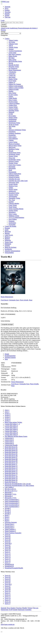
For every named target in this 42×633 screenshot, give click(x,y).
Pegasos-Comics (14, 161)
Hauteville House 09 (11, 461)
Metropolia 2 (9, 496)
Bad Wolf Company (15, 54)
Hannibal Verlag (14, 110)
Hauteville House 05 (11, 454)
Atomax (11, 49)
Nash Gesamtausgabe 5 (12, 506)
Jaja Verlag (12, 126)
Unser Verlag (13, 205)
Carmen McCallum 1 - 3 (12, 424)
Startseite (7, 7)
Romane (7, 228)
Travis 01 (7, 534)
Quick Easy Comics (15, 165)
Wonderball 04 (9, 564)
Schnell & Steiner (14, 177)
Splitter (11, 188)
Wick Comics (13, 214)
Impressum (21, 609)
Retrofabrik (12, 168)
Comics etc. (12, 75)
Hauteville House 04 (11, 452)
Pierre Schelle (24, 300)
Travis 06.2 (8, 543)
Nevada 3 (8, 510)
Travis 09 (7, 548)
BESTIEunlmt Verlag (15, 61)
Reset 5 (7, 519)
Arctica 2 (7, 415)
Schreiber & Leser (14, 179)
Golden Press (13, 105)
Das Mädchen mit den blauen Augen (16, 436)
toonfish (11, 202)
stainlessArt (12, 191)
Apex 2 (7, 412)
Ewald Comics (13, 95)
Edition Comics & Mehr (16, 88)
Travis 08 (7, 547)
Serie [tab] (6, 359)
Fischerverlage (13, 102)
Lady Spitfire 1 (9, 487)
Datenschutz (4, 609)
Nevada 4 (8, 512)
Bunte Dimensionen (15, 70)
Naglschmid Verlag (14, 152)
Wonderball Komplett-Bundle (14, 568)
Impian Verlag (13, 117)
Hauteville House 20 (11, 480)
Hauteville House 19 (11, 478)
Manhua (7, 238)
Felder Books (13, 98)
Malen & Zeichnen (10, 247)
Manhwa (7, 237)
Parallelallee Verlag (14, 159)
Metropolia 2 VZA (10, 498)
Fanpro (11, 96)
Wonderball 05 (9, 566)
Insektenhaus (13, 119)
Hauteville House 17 (11, 475)
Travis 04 (7, 540)
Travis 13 (7, 555)
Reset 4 (7, 517)
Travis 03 (7, 538)
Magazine (8, 231)
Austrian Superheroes (15, 51)
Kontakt (15, 609)
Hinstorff (11, 112)
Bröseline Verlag (14, 66)
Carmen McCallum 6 (11, 429)
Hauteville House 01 (11, 447)
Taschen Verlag (13, 195)
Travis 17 (7, 563)
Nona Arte (12, 158)
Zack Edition (13, 219)
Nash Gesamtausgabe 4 (12, 505)
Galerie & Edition (14, 103)
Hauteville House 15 (11, 471)
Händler (7, 14)
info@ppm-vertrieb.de (7, 624)
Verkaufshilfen (9, 252)
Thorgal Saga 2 (9, 524)
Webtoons (8, 240)
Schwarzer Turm (14, 182)
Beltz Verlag (12, 59)
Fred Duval (4, 300)
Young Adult (9, 242)
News (6, 8)
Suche (3, 22)
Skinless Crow (13, 186)
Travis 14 (7, 557)
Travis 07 (7, 545)
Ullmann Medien (14, 203)
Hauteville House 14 (11, 470)
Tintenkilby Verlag (14, 198)
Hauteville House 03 (11, 450)
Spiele (6, 230)
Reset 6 (7, 520)
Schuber (7, 245)
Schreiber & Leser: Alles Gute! (18, 180)
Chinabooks (12, 72)
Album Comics (13, 40)
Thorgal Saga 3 (9, 526)
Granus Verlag (13, 107)
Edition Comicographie (16, 86)
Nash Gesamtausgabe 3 (12, 503)
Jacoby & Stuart (13, 124)
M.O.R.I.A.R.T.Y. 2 (11, 491)
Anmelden (28, 609)
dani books (12, 77)
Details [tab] (7, 354)
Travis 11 (7, 552)
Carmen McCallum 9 (11, 434)
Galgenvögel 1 (9, 438)
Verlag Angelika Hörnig (16, 209)
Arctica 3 (7, 417)
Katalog (7, 10)
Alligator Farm (13, 44)
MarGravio (12, 147)
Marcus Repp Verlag (15, 145)
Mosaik (11, 151)
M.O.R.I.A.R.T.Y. (10, 489)
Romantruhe (12, 172)
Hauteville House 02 (11, 448)
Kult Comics (12, 137)
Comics (7, 38)
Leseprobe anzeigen (7, 324)
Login (2, 20)
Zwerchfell (12, 224)
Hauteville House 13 (11, 468)
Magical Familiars (14, 144)
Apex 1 (7, 410)
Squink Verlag (13, 189)
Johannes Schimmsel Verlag (17, 130)
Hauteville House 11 (11, 464)
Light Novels (9, 235)
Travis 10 (7, 550)
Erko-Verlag (12, 93)
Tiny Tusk (12, 200)
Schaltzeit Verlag (14, 175)
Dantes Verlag (13, 79)
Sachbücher (8, 249)
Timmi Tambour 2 (10, 531)
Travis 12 (7, 554)
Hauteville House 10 (11, 462)
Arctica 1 (7, 413)
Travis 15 (7, 559)
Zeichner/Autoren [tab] (10, 357)
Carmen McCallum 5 (11, 427)
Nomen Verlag (13, 156)
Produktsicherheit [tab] (10, 356)
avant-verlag (12, 52)
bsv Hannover (13, 68)
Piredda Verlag (13, 163)
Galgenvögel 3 (9, 441)
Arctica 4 (7, 419)
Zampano (11, 221)
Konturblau (12, 135)
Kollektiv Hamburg (15, 133)
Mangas (7, 233)
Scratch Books (13, 184)
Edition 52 (12, 82)
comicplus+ (12, 73)
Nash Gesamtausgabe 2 (12, 501)
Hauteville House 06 (11, 455)
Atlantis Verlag (13, 47)
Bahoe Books (13, 56)
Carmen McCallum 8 (11, 433)
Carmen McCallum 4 (11, 426)
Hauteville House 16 (11, 473)
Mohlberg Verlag (14, 149)
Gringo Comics (13, 109)
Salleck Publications (15, 173)
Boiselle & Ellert (14, 65)
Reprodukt (12, 166)
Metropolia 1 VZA (10, 494)
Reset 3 (7, 515)
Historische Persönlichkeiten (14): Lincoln (18, 484)
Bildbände (8, 244)
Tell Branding (13, 196)
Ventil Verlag (13, 207)
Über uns (7, 17)
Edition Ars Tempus (15, 84)
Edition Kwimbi (14, 89)
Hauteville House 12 (11, 466)
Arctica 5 (7, 420)
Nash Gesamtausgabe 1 (12, 499)
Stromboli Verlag (14, 193)
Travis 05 (7, 541)
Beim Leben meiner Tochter (13, 422)
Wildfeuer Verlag (14, 216)
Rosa (30, 300)
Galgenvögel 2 (9, 440)
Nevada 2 (8, 508)
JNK (10, 128)
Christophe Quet (14, 300)
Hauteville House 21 (11, 482)
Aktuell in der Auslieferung (9, 28)
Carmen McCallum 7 (11, 431)
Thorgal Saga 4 (9, 527)
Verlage (7, 15)
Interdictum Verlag (14, 123)
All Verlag (12, 42)
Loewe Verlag (13, 142)
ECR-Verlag (12, 80)
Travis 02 (7, 536)
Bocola (11, 63)
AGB (10, 609)
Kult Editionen (13, 138)
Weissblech (12, 212)
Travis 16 (7, 561)
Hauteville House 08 (11, 459)
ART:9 (11, 45)
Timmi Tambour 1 (10, 529)
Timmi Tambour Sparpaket (13, 533)
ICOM (11, 114)
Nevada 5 (8, 513)
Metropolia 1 (9, 492)
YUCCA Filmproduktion (16, 217)
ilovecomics (12, 116)
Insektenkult (12, 121)
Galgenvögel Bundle (11, 445)
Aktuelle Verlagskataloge (12, 251)
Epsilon (11, 91)
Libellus (11, 140)
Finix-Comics (13, 100)
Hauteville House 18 (11, 477)
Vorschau (7, 12)
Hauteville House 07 (11, 457)
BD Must (11, 58)
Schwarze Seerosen (11, 522)
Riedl (10, 170)
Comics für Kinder (10, 226)
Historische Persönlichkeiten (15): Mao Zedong (19, 485)
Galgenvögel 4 (9, 443)
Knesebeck (12, 131)
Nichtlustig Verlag (14, 154)
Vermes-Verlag (13, 210)
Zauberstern (12, 223)
